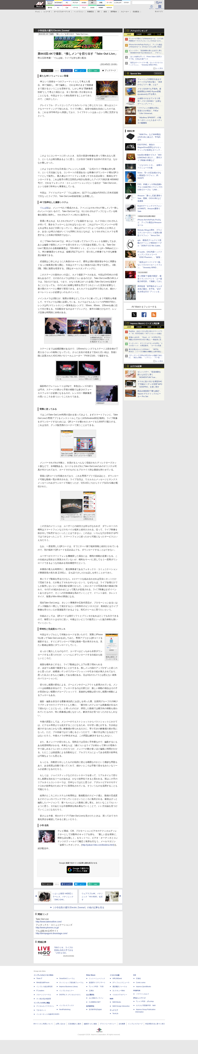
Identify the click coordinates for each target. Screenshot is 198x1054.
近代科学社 (90, 1006)
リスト (57, 70)
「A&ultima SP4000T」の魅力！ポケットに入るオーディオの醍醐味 (150, 120)
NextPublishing (64, 1009)
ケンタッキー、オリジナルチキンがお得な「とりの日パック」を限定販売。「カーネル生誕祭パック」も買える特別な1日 (146, 345)
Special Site (135, 73)
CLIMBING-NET (94, 1002)
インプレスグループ (135, 1024)
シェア (68, 70)
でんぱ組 (44, 208)
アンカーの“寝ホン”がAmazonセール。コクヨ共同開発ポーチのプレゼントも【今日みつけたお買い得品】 (146, 41)
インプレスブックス (66, 1005)
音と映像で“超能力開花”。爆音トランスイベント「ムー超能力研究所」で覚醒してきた (150, 278)
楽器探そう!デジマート (97, 982)
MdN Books (116, 1002)
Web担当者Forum (42, 982)
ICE (134, 975)
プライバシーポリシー (108, 1024)
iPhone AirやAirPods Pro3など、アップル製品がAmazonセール (149, 222)
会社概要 (122, 1024)
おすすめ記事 (136, 366)
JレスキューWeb (118, 991)
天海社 (138, 978)
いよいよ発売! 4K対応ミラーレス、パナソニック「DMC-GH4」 (63, 896)
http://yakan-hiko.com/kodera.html (98, 845)
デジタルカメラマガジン (45, 1006)
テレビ (37, 12)
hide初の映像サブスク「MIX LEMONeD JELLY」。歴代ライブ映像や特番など (150, 157)
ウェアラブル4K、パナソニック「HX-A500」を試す (92, 896)
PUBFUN (136, 991)
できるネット (41, 1010)
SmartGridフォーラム (67, 978)
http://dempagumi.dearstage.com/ (51, 933)
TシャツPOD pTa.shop (145, 1001)
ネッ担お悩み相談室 (43, 999)
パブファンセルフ (142, 994)
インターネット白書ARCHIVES (47, 1014)
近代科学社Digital (95, 1009)
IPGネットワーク (139, 998)
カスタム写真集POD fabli (146, 1005)
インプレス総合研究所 (44, 987)
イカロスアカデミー (119, 995)
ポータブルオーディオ (62, 12)
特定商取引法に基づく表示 (155, 1024)
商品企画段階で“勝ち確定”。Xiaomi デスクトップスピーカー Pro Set (149, 393)
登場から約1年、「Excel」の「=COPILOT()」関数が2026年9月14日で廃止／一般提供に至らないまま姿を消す (146, 339)
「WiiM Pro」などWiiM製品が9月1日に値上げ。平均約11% (149, 137)
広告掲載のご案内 (74, 1024)
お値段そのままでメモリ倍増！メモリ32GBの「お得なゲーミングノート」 (149, 101)
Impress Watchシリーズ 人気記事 (144, 323)
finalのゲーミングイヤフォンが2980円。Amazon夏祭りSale (150, 208)
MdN (111, 999)
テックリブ (114, 1010)
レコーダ (47, 12)
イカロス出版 (114, 975)
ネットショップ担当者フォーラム (71, 982)
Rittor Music (90, 975)
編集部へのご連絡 (90, 1024)
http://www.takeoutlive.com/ (49, 921)
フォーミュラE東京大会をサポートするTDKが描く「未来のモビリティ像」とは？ (150, 82)
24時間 (139, 34)
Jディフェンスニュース (120, 982)
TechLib (115, 1013)
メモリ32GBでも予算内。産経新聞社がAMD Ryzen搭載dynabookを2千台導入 (149, 91)
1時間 (129, 34)
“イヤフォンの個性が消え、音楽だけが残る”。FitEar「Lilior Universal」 (149, 110)
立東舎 (91, 991)
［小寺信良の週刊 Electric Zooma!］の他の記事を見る (78, 907)
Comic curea (140, 982)
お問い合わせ (60, 1024)
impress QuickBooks (143, 987)
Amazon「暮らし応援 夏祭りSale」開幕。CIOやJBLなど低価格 (150, 198)
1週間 (149, 34)
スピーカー (125, 12)
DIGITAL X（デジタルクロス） (70, 995)
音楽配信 (136, 12)
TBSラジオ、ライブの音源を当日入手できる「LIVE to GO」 (63, 950)
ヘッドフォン (79, 12)
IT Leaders (40, 991)
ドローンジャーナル (43, 995)
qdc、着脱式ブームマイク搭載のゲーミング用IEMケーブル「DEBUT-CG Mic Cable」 (150, 243)
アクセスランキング (138, 31)
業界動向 (114, 12)
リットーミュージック (97, 978)
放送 (105, 12)
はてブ (82, 70)
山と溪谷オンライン (96, 998)
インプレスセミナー (66, 991)
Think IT (39, 978)
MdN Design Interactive (121, 1006)
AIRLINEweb (117, 978)
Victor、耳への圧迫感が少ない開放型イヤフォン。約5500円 (149, 175)
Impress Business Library (68, 987)
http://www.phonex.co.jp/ (47, 927)
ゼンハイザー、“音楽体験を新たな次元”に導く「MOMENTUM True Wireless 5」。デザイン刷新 (146, 53)
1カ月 (159, 34)
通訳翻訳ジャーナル (119, 987)
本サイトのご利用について (43, 1024)
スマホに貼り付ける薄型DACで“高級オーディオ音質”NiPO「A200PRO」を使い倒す (150, 384)
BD (99, 12)
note (95, 70)
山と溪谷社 (90, 995)
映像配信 (90, 12)
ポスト (49, 70)
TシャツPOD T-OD (96, 987)
